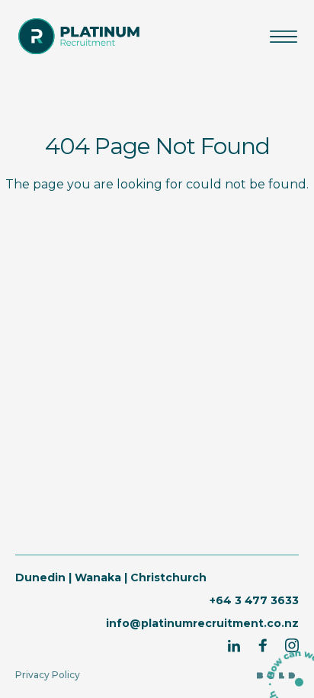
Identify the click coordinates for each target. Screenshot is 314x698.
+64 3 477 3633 (254, 600)
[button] (283, 37)
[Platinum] (79, 36)
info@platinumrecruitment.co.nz (202, 623)
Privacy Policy (47, 674)
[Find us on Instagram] (292, 645)
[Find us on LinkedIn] (234, 645)
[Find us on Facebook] (263, 645)
